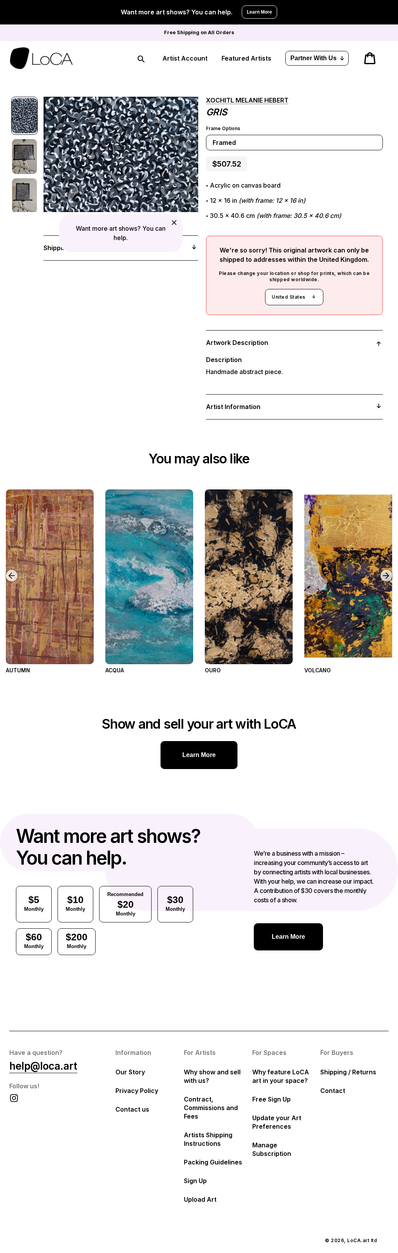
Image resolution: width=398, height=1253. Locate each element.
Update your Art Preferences (276, 1122)
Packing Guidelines (213, 1162)
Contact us (132, 1109)
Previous (6, 570)
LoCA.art (358, 1240)
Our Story (130, 1072)
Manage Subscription (271, 1149)
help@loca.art (43, 1066)
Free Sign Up (271, 1099)
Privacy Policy (136, 1091)
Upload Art (200, 1199)
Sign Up (195, 1181)
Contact (332, 1091)
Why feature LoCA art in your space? (280, 1076)
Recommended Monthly (125, 904)
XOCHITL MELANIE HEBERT (247, 100)
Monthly (34, 903)
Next (387, 570)
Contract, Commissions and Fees (211, 1107)
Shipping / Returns (348, 1072)
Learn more (199, 755)
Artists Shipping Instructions (208, 1139)
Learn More (259, 12)
